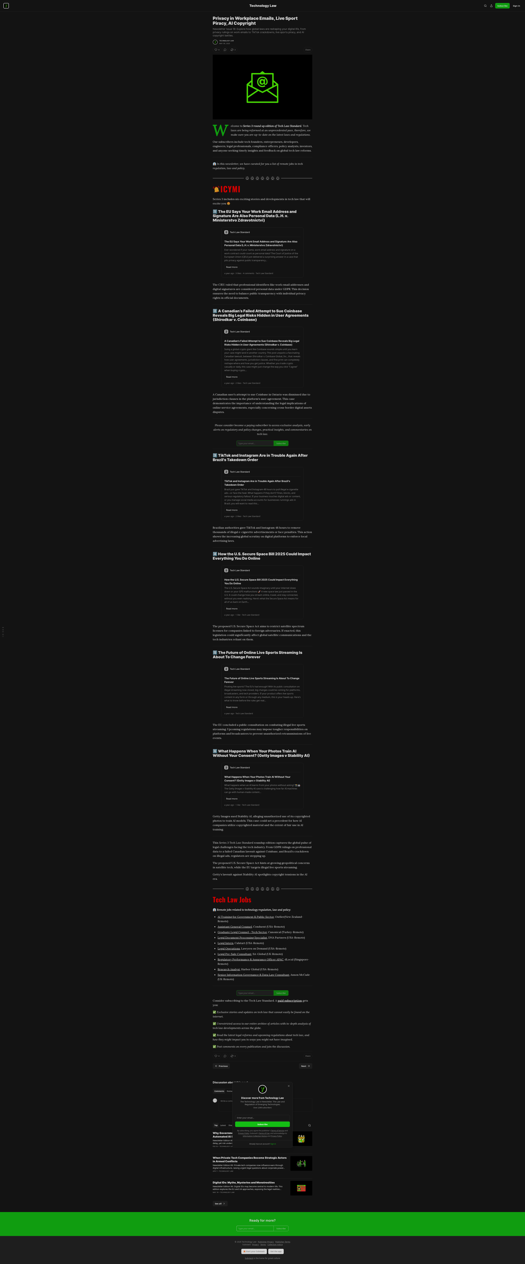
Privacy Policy (243, 1133)
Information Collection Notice (255, 1136)
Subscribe (262, 1124)
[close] (289, 1086)
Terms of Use (264, 1133)
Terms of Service (277, 1130)
